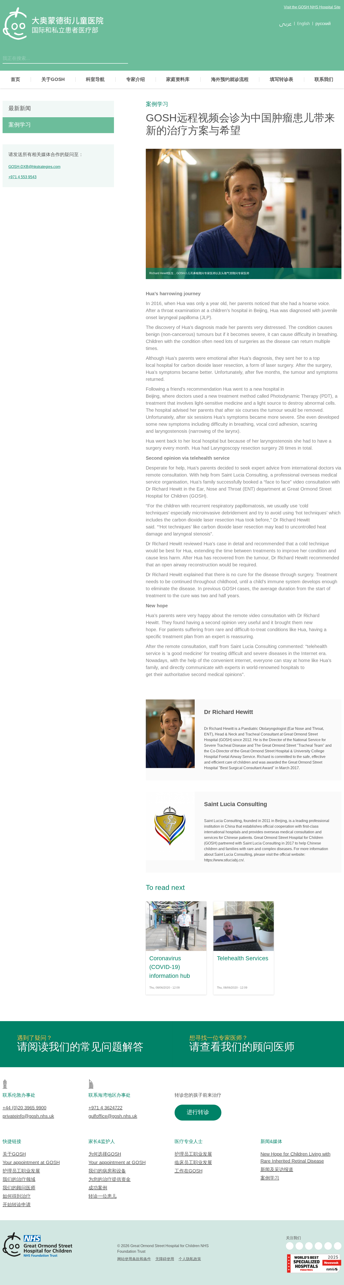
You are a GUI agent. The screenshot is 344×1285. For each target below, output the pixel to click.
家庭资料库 (178, 79)
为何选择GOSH (104, 1154)
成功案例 (97, 1188)
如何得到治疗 (17, 1196)
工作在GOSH (188, 1171)
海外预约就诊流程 (230, 79)
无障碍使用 (164, 1259)
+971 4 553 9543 (22, 177)
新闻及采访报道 (276, 1169)
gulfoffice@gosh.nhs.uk (112, 1116)
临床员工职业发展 (193, 1162)
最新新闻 (19, 109)
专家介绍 (135, 79)
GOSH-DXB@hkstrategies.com (34, 167)
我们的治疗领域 (19, 1179)
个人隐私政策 (190, 1259)
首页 (15, 79)
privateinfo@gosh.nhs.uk (28, 1116)
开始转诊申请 (17, 1204)
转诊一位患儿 (102, 1196)
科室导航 (95, 79)
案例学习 (157, 104)
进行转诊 (198, 1112)
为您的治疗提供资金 (109, 1179)
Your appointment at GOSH (31, 1162)
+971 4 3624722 (105, 1108)
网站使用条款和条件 (134, 1259)
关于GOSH (53, 79)
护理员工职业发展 (21, 1171)
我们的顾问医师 (19, 1188)
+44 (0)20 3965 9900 (24, 1108)
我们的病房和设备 (107, 1171)
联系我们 (324, 79)
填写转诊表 (281, 79)
